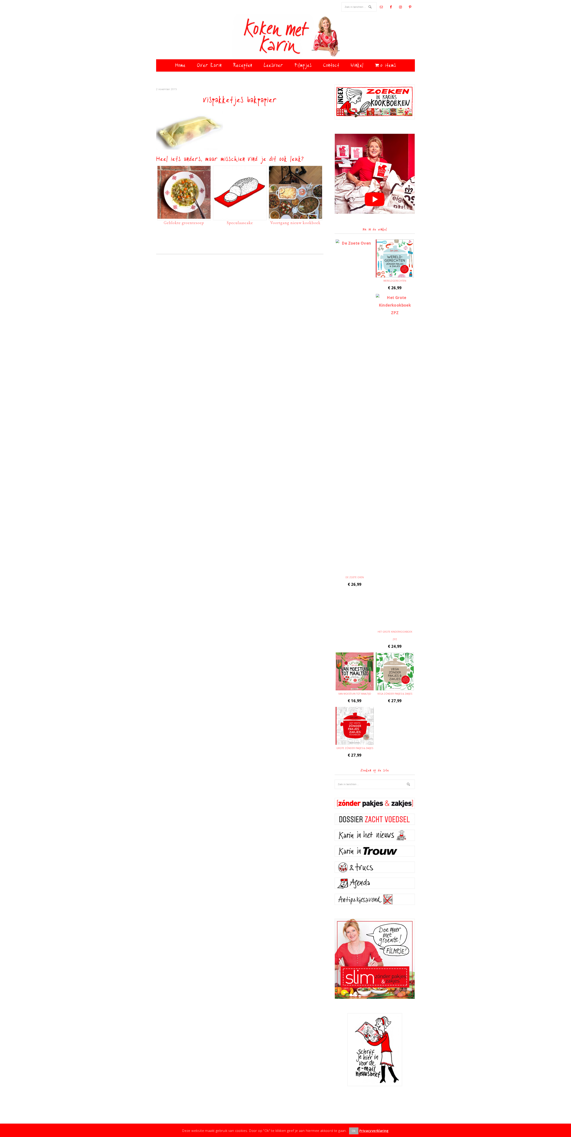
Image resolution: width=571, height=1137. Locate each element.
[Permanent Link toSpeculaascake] (239, 216)
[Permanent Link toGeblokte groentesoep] (184, 216)
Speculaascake (240, 222)
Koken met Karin (285, 36)
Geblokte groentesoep (184, 222)
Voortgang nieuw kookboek (295, 222)
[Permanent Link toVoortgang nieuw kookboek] (295, 216)
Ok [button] (354, 1131)
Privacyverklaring (374, 1130)
